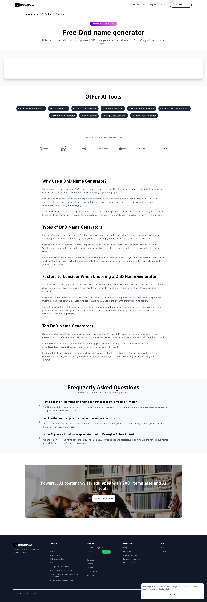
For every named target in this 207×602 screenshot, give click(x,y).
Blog (143, 5)
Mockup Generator (58, 108)
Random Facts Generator (144, 115)
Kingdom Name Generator (142, 108)
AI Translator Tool (57, 559)
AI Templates (55, 555)
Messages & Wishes (131, 563)
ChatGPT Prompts (130, 555)
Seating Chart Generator (114, 115)
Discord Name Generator (63, 115)
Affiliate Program (94, 552)
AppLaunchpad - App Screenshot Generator (64, 575)
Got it (172, 595)
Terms (18, 593)
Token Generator (89, 115)
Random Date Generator (85, 108)
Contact (90, 560)
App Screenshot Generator (31, 108)
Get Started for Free (181, 5)
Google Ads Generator (59, 567)
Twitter (163, 547)
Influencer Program (95, 547)
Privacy (26, 593)
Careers (90, 567)
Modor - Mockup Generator (61, 580)
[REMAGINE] (30, 545)
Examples (152, 5)
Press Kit (90, 564)
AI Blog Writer (55, 563)
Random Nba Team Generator (174, 108)
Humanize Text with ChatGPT (62, 570)
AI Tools (53, 551)
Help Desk (91, 575)
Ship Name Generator (112, 108)
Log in (163, 5)
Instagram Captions (131, 559)
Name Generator (33, 14)
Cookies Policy (165, 589)
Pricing (136, 5)
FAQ (88, 556)
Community (92, 571)
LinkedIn (163, 551)
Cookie (33, 593)
